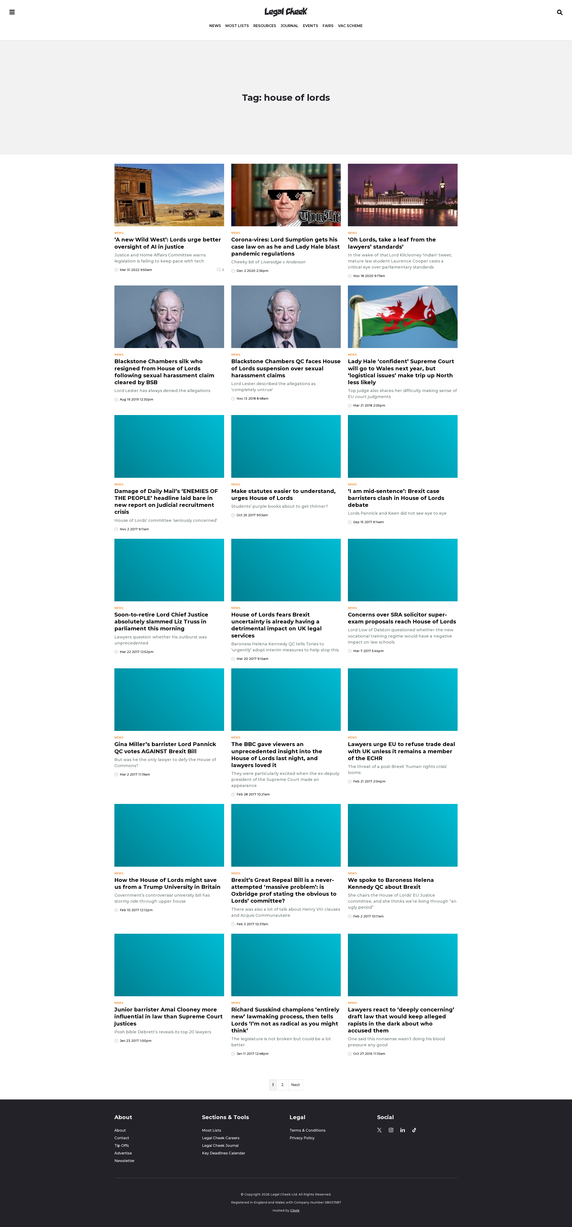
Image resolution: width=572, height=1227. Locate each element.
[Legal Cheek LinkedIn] (402, 1130)
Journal (290, 26)
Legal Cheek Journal (220, 1145)
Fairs (328, 26)
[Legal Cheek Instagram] (391, 1130)
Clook (294, 1210)
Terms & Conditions (308, 1130)
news (118, 233)
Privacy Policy (302, 1138)
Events (310, 26)
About (120, 1130)
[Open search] (560, 12)
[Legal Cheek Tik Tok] (414, 1130)
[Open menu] (12, 12)
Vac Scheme (350, 26)
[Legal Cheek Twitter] (379, 1130)
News (215, 26)
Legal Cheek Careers (221, 1138)
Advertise (123, 1153)
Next (295, 1085)
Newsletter (124, 1161)
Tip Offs (121, 1145)
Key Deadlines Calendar (223, 1153)
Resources (264, 26)
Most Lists (237, 26)
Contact (121, 1138)
